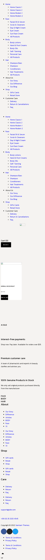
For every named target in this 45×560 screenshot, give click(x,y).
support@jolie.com (8, 509)
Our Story (14, 80)
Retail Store (15, 95)
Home (8, 4)
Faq (11, 107)
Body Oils (14, 48)
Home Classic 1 (16, 7)
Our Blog (13, 86)
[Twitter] (15, 531)
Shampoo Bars (16, 63)
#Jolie (4, 325)
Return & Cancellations (19, 104)
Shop (8, 89)
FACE (3, 396)
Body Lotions (15, 42)
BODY (3, 398)
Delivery (13, 101)
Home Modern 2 (16, 15)
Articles (9, 417)
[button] (22, 111)
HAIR (3, 401)
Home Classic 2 (16, 10)
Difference (10, 414)
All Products (15, 36)
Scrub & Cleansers (17, 24)
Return (8, 489)
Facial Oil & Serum (17, 21)
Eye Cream (14, 30)
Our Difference (16, 83)
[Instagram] (9, 531)
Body (8, 39)
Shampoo (14, 65)
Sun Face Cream (16, 33)
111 (6, 426)
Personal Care (15, 54)
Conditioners (15, 68)
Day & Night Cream (18, 27)
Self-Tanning (15, 51)
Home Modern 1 (16, 13)
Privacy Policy (11, 540)
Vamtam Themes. (22, 525)
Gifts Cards (14, 92)
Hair (7, 60)
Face (7, 18)
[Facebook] (4, 531)
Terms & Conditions (13, 537)
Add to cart (4, 297)
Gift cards (9, 457)
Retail (8, 460)
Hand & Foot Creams (18, 45)
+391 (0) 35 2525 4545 (9, 518)
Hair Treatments (16, 71)
